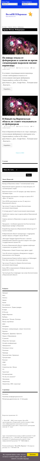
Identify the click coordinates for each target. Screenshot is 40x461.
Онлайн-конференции (9, 343)
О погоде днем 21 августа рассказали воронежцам (18, 211)
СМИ (3, 362)
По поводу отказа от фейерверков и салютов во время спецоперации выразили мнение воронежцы (19, 61)
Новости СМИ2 (20, 153)
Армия (4, 300)
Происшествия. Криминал (10, 355)
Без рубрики (6, 305)
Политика (5, 350)
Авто (3, 295)
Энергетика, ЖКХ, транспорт (11, 384)
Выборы (4, 317)
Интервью (5, 326)
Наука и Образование (9, 336)
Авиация (5, 293)
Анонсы (4, 297)
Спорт (4, 365)
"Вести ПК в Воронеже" (20, 446)
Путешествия (6, 357)
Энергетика (6, 381)
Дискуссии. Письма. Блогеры (11, 319)
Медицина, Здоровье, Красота (12, 333)
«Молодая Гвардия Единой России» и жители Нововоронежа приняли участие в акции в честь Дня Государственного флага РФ (19, 240)
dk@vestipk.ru (25, 440)
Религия (4, 360)
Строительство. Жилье (9, 367)
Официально (6, 345)
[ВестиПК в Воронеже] (20, 19)
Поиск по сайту (9, 170)
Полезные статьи (7, 348)
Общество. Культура (23, 68)
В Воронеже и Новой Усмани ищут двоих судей (17, 250)
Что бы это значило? (8, 376)
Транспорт (5, 372)
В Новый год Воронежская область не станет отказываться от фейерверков (19, 121)
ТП (3, 369)
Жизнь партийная (8, 321)
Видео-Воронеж (7, 314)
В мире (4, 309)
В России (5, 312)
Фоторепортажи (7, 374)
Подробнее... (7, 89)
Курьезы (5, 331)
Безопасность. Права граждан (11, 307)
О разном (5, 338)
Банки (4, 302)
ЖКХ (3, 324)
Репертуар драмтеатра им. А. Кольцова (15, 399)
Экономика (5, 379)
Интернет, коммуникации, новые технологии (16, 329)
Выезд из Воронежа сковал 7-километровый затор (18, 183)
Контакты (5, 394)
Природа (5, 353)
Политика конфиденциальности (12, 396)
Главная (10, 27)
